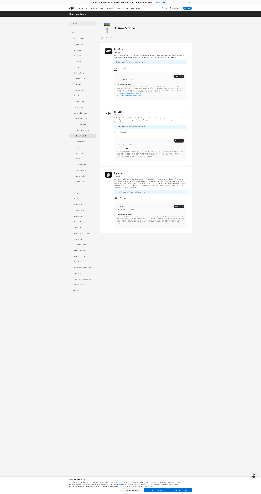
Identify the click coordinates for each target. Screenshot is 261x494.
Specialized (110, 8)
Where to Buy (135, 8)
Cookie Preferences (117, 484)
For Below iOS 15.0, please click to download (128, 93)
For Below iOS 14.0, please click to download (128, 95)
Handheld (94, 8)
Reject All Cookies (156, 490)
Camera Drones (83, 8)
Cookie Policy (147, 486)
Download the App (161, 2)
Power (102, 8)
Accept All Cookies (180, 490)
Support (126, 8)
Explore (118, 8)
